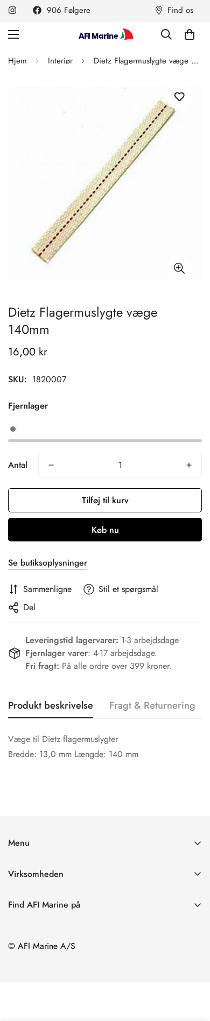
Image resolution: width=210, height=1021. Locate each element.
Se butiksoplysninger (47, 562)
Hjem (17, 61)
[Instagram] (12, 10)
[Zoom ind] (179, 268)
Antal (17, 465)
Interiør (60, 61)
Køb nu (105, 530)
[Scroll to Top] (190, 964)
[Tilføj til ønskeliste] (179, 97)
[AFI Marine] (105, 34)
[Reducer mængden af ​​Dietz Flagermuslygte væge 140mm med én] (51, 465)
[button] (189, 34)
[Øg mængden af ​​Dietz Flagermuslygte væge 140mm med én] (189, 465)
